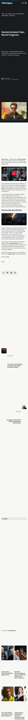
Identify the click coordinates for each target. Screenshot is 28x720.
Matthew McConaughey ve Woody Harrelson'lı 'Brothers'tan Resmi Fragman (20, 675)
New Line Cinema (20, 13)
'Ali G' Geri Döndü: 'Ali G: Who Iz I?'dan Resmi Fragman (7, 714)
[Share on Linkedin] (11, 273)
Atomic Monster (5, 15)
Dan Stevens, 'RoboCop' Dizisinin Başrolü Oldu (7, 673)
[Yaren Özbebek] (2, 79)
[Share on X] (3, 273)
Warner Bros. (12, 15)
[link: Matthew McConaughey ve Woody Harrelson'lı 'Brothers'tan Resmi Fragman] (20, 660)
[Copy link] (15, 273)
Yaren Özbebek (7, 78)
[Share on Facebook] (7, 273)
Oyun (14, 13)
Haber (3, 13)
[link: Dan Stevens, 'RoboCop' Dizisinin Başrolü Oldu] (7, 660)
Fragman (10, 13)
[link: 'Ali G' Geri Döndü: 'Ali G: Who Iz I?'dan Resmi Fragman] (7, 700)
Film (6, 13)
